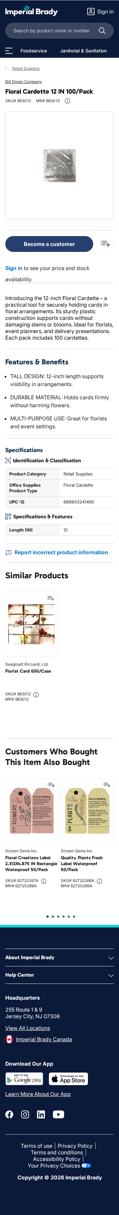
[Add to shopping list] (51, 598)
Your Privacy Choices (54, 1165)
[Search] (102, 30)
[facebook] (9, 1114)
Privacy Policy (75, 1145)
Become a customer (49, 244)
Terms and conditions (57, 1152)
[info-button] (67, 101)
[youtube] (58, 1114)
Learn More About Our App (38, 1094)
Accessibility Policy (56, 1159)
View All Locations (27, 1028)
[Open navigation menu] (9, 50)
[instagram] (25, 1114)
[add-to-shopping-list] (105, 244)
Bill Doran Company (23, 81)
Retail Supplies (26, 68)
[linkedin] (41, 1114)
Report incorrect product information (61, 552)
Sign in (13, 268)
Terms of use (36, 1145)
